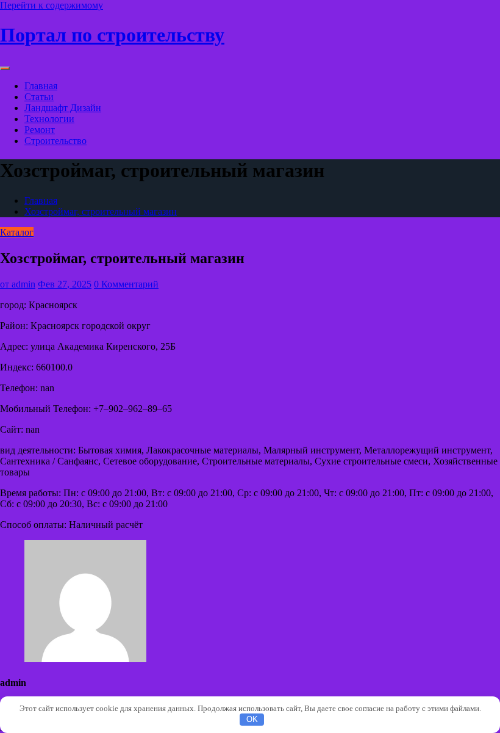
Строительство (55, 140)
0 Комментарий (126, 284)
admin (17, 284)
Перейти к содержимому (51, 5)
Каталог (17, 232)
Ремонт (39, 130)
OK (252, 719)
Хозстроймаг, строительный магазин (100, 211)
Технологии (49, 119)
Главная (40, 86)
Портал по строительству (112, 35)
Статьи (39, 97)
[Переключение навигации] (5, 68)
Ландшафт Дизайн (62, 108)
